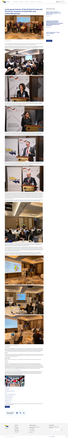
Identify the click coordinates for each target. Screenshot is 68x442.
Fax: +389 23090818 (32, 430)
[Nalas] (6, 2)
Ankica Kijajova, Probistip (8, 397)
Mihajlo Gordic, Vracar (8, 400)
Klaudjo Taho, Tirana (8, 402)
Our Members (17, 428)
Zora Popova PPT (7, 389)
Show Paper (48, 27)
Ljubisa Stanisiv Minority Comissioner (10, 394)
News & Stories (17, 430)
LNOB (5, 392)
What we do (16, 429)
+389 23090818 (31, 429)
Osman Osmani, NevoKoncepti (9, 395)
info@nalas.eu (31, 432)
